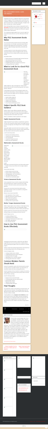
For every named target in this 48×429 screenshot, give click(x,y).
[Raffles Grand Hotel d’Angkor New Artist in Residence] (8, 373)
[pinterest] (36, 16)
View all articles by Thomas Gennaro (9, 341)
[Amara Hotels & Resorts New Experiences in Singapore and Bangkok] (8, 410)
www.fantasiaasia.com (22, 390)
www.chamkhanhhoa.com (23, 388)
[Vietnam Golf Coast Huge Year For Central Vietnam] (8, 401)
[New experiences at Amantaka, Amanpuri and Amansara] (8, 392)
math (29, 311)
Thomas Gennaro (14, 308)
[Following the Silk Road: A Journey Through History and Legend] (8, 383)
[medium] (40, 18)
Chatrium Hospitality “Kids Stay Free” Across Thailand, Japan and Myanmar (10, 348)
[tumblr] (36, 18)
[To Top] (46, 427)
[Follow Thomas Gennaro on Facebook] (4, 340)
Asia (20, 308)
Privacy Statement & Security (40, 421)
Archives (31, 421)
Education (22, 308)
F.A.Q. (34, 421)
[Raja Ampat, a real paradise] (8, 364)
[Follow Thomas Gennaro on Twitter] (5, 340)
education (26, 311)
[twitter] (41, 14)
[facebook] (36, 14)
